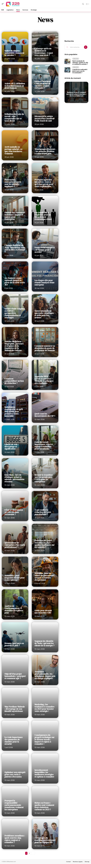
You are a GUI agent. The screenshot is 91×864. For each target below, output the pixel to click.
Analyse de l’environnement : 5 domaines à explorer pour (14, 609)
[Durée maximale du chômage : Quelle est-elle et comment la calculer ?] (67, 61)
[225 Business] (13, 4)
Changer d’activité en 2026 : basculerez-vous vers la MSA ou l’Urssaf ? (15, 248)
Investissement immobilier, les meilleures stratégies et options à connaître (44, 773)
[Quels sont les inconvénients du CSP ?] (45, 408)
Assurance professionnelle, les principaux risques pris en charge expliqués (45, 675)
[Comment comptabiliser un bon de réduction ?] (15, 375)
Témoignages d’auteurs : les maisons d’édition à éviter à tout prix (45, 151)
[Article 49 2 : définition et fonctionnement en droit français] (15, 80)
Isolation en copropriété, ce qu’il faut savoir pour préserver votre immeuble (14, 411)
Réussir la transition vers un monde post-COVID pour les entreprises (44, 478)
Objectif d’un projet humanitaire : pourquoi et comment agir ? (15, 676)
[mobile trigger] (3, 4)
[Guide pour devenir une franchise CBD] (45, 604)
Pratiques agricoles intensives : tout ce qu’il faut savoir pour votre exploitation (44, 183)
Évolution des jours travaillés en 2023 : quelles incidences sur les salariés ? (44, 544)
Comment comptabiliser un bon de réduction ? (14, 381)
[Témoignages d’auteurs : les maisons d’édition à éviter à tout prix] (45, 145)
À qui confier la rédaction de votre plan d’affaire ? (43, 512)
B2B (76, 89)
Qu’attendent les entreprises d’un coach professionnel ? (15, 545)
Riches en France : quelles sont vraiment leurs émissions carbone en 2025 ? (44, 806)
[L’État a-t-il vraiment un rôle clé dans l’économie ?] (15, 506)
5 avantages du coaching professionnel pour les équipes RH (45, 840)
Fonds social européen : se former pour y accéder (45, 249)
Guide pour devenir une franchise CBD (43, 611)
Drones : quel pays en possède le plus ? (14, 644)
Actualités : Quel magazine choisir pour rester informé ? (15, 577)
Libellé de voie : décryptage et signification (12, 446)
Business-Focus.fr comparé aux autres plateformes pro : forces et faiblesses (76, 94)
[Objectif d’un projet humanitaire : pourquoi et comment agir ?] (15, 670)
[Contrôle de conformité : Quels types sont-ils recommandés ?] (67, 70)
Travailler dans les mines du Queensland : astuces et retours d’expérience (45, 576)
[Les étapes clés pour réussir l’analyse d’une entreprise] (45, 276)
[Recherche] (83, 4)
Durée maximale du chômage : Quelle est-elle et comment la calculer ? (80, 62)
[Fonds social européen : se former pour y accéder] (45, 244)
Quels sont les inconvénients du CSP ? (45, 414)
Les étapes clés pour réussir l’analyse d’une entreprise (44, 282)
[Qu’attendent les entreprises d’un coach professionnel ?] (15, 539)
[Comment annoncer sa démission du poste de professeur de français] (45, 342)
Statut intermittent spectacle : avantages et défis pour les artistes (44, 314)
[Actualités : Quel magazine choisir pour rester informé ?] (15, 572)
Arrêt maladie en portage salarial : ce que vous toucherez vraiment (13, 150)
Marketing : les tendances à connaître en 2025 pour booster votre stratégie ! (44, 708)
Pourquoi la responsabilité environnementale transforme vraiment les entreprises (14, 805)
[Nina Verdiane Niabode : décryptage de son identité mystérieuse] (15, 703)
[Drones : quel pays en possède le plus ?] (15, 637)
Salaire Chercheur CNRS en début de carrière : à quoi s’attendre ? (43, 84)
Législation (75, 58)
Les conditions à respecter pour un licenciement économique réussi (43, 216)
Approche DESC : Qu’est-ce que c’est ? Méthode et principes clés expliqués (44, 380)
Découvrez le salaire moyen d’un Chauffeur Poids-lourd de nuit (45, 118)
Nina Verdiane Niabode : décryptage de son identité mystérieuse (15, 709)
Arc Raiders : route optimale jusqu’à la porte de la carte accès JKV (15, 281)
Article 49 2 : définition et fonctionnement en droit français (15, 85)
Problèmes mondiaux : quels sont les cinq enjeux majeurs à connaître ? (15, 839)
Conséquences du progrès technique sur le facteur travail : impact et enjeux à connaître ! (44, 739)
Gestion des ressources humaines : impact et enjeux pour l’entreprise (15, 216)
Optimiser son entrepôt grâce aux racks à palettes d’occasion (15, 774)
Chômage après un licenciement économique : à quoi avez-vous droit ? (44, 52)
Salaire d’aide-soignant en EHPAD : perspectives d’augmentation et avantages (15, 313)
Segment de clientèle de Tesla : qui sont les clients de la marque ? (44, 643)
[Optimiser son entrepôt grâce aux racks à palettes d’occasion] (15, 768)
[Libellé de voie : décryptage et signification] (15, 440)
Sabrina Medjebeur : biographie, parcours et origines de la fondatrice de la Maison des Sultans (14, 346)
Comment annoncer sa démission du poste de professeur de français (45, 348)
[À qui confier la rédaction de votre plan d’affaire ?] (45, 506)
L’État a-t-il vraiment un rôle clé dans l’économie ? (14, 512)
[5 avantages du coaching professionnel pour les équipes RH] (45, 834)
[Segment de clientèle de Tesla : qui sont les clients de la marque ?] (45, 637)
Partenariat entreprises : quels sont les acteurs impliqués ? (13, 183)
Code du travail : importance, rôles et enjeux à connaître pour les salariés (44, 445)
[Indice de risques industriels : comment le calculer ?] (15, 47)
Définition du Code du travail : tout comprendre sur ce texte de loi (14, 117)
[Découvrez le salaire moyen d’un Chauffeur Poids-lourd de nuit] (45, 112)
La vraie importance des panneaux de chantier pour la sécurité (14, 740)
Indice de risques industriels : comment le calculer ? (14, 53)
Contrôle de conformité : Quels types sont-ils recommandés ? (80, 71)
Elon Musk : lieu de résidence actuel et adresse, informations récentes (14, 478)
